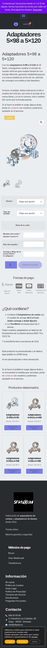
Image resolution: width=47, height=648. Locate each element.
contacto (15, 108)
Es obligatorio (8, 256)
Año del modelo (10, 244)
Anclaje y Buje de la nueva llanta (12, 253)
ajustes (35, 637)
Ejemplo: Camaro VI (10, 236)
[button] (23, 16)
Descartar (37, 10)
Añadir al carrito (30, 265)
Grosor (9, 201)
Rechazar (22, 642)
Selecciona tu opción (12, 427)
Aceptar (10, 642)
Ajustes (34, 642)
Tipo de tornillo (6, 213)
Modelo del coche (11, 234)
